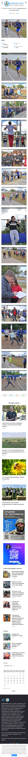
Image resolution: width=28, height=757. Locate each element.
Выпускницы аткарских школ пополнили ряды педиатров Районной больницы (18, 574)
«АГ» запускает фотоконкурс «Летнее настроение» (13, 478)
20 (14, 680)
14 (17, 678)
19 (11, 680)
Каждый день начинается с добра (17, 634)
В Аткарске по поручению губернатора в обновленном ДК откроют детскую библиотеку (16, 605)
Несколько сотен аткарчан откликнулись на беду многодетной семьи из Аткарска (18, 594)
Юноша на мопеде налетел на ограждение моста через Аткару (18, 583)
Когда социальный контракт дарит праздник (17, 645)
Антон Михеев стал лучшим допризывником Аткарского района (13, 503)
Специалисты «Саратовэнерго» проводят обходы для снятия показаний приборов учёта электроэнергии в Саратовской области (18, 619)
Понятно (14, 755)
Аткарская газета (16, 3)
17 (5, 680)
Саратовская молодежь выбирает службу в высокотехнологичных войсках (12, 424)
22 (20, 680)
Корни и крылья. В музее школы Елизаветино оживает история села (18, 654)
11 (8, 678)
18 (8, 680)
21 (17, 680)
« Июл (13, 691)
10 (5, 678)
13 (14, 678)
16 (23, 678)
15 (20, 678)
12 (11, 678)
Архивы (5, 663)
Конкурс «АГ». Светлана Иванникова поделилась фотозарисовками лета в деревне (13, 451)
